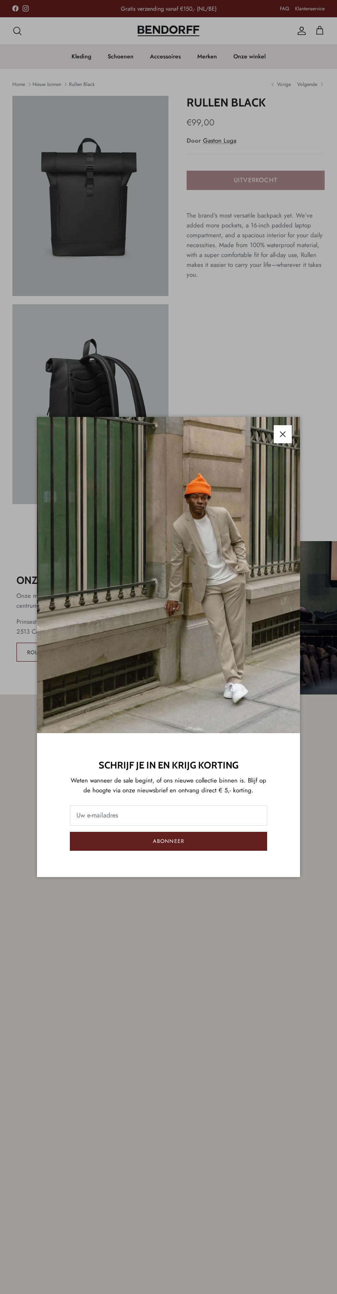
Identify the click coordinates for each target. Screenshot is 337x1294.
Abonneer (168, 841)
